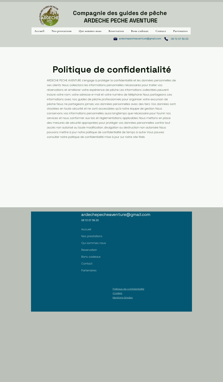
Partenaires (88, 270)
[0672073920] (166, 39)
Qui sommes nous (90, 243)
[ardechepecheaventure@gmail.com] (115, 39)
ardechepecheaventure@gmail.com (140, 38)
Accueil (86, 229)
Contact (86, 263)
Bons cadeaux (90, 257)
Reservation (89, 250)
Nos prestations (90, 236)
